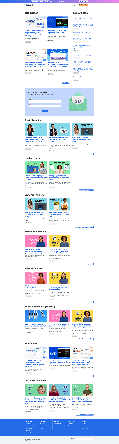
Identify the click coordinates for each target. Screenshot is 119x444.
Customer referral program (45, 426)
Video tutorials (29, 430)
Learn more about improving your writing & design (82, 338)
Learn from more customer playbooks (85, 414)
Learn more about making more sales (85, 302)
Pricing (41, 428)
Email (30, 104)
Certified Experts (29, 432)
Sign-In (75, 5)
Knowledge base (29, 426)
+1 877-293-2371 (31, 440)
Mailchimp (84, 423)
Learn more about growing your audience (84, 227)
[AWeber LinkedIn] (72, 439)
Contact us (28, 423)
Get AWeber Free (83, 4)
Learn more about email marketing (85, 153)
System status (29, 433)
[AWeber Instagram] (71, 439)
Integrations (56, 425)
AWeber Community (30, 425)
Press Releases (70, 423)
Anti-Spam (45, 441)
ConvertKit (84, 426)
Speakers (69, 425)
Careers (41, 425)
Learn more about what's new (86, 376)
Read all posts (65, 82)
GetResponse (84, 425)
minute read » (28, 42)
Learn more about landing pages (86, 190)
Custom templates (29, 428)
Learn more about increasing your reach (84, 264)
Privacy (41, 441)
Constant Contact (85, 428)
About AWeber (43, 423)
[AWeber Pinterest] (74, 439)
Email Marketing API (57, 423)
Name (30, 99)
